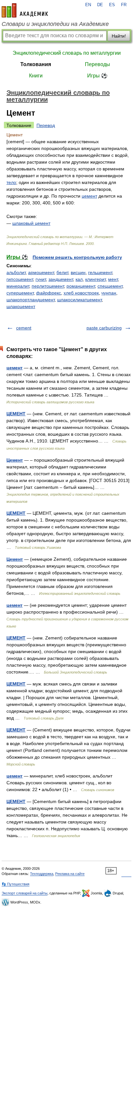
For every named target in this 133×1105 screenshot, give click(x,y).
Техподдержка (41, 874)
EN (88, 5)
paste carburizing (104, 327)
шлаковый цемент (31, 223)
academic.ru (25, 10)
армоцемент (41, 272)
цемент (89, 196)
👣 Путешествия (15, 884)
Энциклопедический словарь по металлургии (67, 53)
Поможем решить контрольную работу (77, 257)
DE (100, 5)
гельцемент (100, 272)
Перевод (45, 125)
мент (113, 279)
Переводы (97, 64)
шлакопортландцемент (30, 299)
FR (124, 5)
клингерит (95, 279)
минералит (17, 286)
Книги (36, 75)
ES (112, 5)
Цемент (14, 460)
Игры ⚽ (97, 75)
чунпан (108, 292)
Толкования (35, 64)
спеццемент (109, 286)
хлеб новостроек (81, 292)
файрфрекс (48, 292)
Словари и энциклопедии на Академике (55, 24)
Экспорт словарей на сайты (24, 893)
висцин (78, 272)
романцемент (80, 286)
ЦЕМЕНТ (16, 413)
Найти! (119, 36)
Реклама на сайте (70, 874)
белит (62, 272)
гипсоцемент (19, 279)
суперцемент (20, 292)
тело (11, 182)
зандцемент (60, 279)
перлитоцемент (48, 286)
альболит (16, 272)
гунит (41, 279)
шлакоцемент (20, 306)
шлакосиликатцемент (79, 299)
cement (23, 327)
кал (79, 279)
